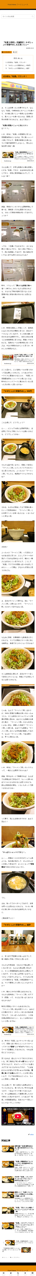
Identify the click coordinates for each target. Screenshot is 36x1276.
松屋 (16, 52)
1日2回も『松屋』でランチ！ (17, 62)
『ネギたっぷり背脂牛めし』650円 (18, 65)
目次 (15, 58)
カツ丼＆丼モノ (7, 52)
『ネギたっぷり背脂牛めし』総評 (18, 68)
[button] (32, 16)
